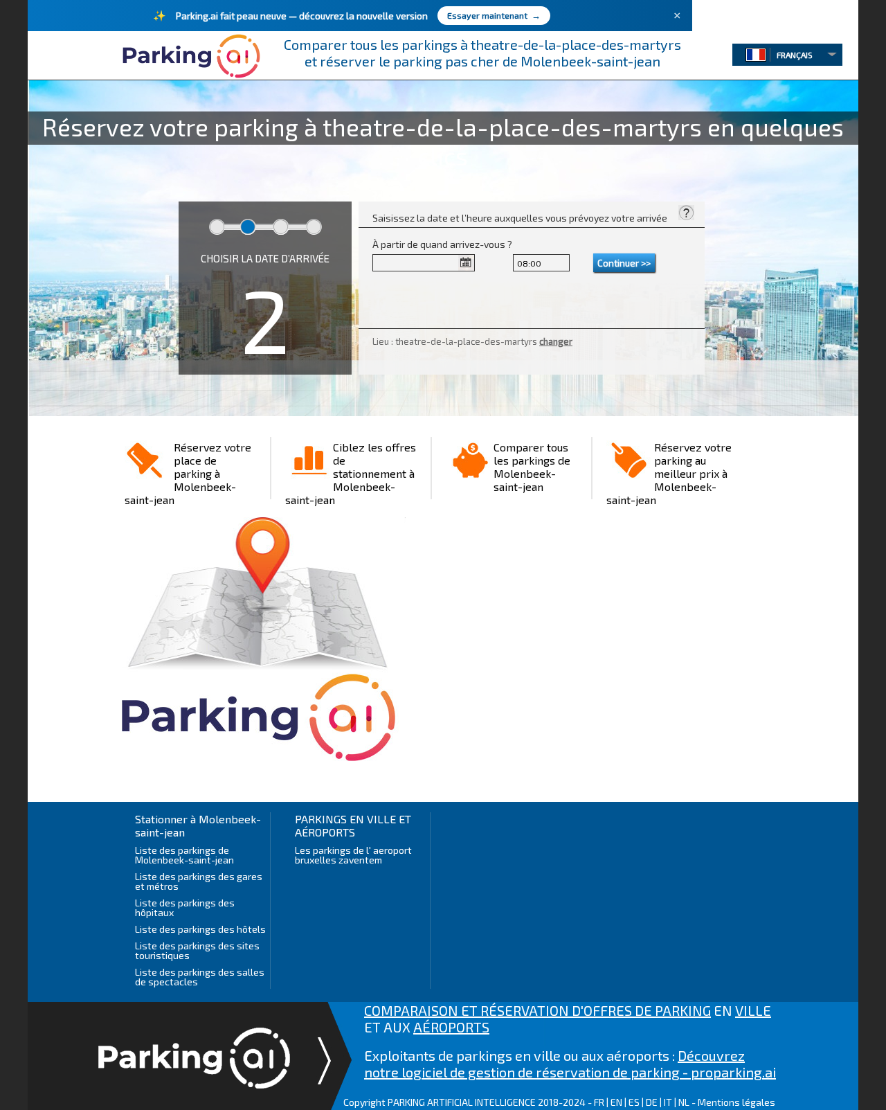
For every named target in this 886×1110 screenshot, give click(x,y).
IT (668, 1102)
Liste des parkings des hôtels (200, 929)
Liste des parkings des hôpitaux (185, 907)
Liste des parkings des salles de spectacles (199, 976)
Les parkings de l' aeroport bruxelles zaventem (353, 855)
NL (683, 1102)
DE (652, 1102)
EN (616, 1102)
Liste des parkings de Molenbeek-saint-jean (184, 855)
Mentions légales (736, 1102)
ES (634, 1102)
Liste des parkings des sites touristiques (197, 950)
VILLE (753, 1010)
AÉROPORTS (451, 1027)
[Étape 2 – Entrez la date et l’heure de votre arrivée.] (686, 215)
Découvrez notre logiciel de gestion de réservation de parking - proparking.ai (570, 1063)
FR (599, 1102)
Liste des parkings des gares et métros (198, 881)
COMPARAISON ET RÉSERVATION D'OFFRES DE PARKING (537, 1010)
